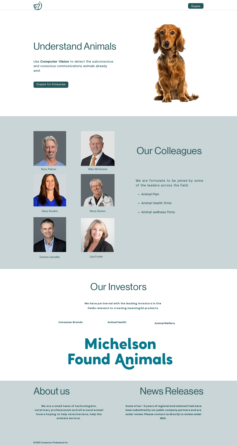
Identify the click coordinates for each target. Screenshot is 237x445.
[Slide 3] (125, 369)
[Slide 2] (123, 369)
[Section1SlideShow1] (123, 325)
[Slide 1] (120, 369)
